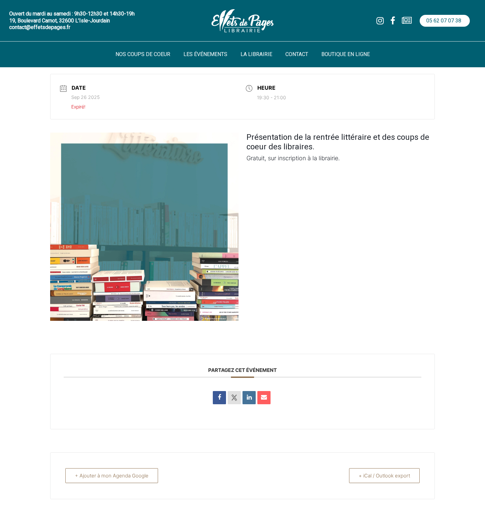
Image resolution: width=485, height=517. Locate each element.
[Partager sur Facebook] (219, 397)
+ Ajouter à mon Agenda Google (111, 475)
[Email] (264, 397)
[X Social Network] (234, 397)
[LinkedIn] (249, 397)
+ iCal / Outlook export (384, 475)
